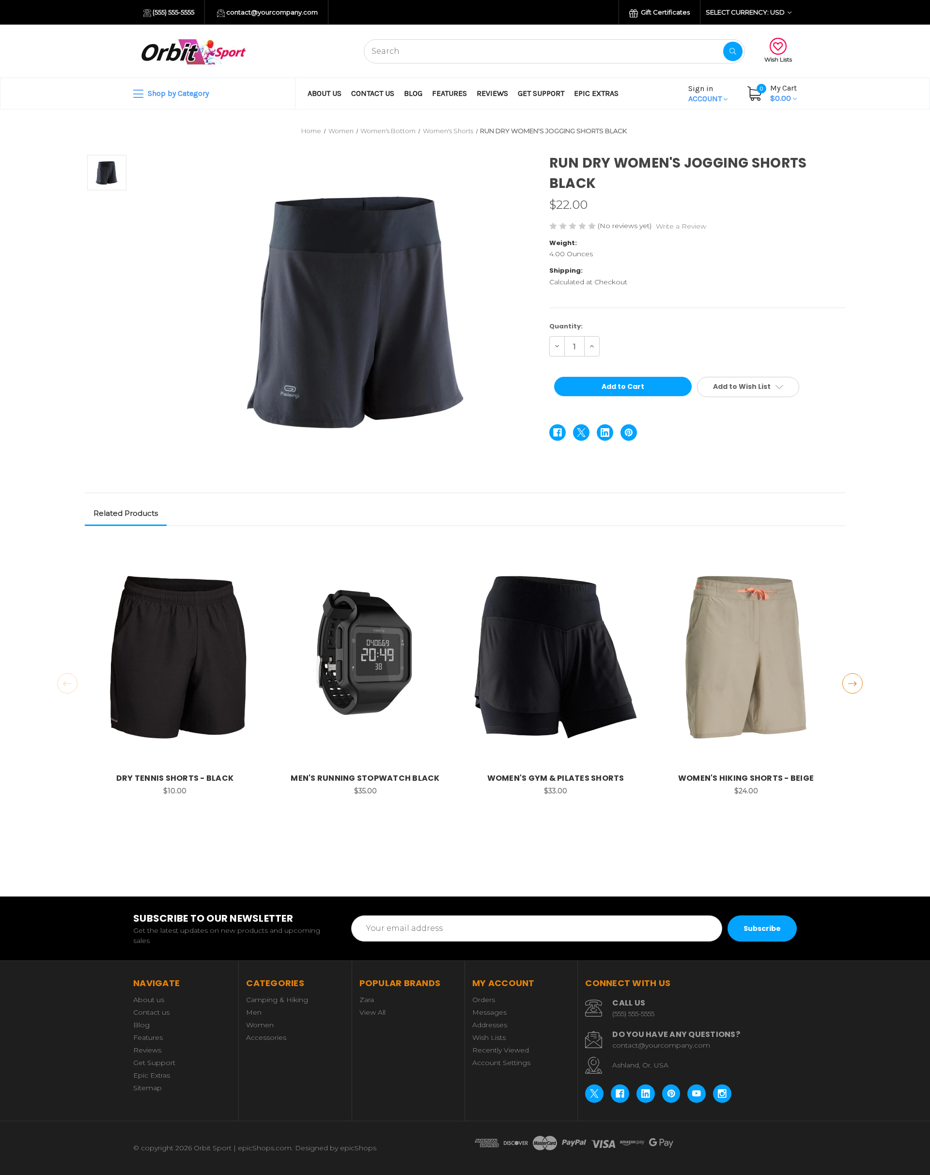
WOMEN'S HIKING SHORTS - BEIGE (746, 778)
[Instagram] (722, 1093)
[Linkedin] (605, 432)
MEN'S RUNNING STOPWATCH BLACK (365, 778)
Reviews (492, 93)
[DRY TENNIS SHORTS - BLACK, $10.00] (174, 657)
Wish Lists (778, 59)
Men (254, 1012)
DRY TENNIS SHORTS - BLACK (174, 778)
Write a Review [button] (681, 226)
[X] (581, 432)
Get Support (541, 93)
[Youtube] (696, 1093)
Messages (489, 1012)
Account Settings (501, 1062)
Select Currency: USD (746, 12)
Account (706, 93)
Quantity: (566, 326)
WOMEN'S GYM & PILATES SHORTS (555, 778)
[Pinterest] (628, 432)
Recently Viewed (500, 1050)
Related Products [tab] (125, 513)
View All (372, 1012)
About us (324, 93)
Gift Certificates (664, 12)
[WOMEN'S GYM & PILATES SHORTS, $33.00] (555, 657)
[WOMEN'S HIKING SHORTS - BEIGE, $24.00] (746, 657)
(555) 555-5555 (172, 12)
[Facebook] (557, 432)
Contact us (372, 93)
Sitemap (147, 1087)
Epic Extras (596, 93)
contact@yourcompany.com (271, 12)
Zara (366, 999)
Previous (67, 683)
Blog (413, 93)
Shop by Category (177, 93)
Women (260, 1024)
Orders (483, 999)
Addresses (489, 1024)
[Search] (733, 51)
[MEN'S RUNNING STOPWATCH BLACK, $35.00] (365, 657)
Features (449, 93)
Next (852, 683)
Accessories (266, 1037)
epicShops (358, 1148)
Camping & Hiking (277, 999)
